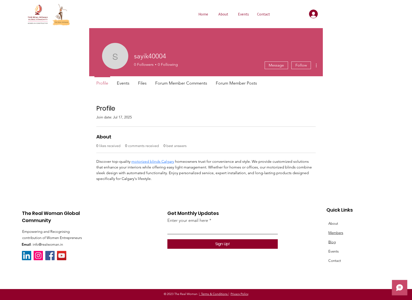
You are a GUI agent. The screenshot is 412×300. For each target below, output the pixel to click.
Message (276, 65)
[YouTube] (61, 255)
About (333, 223)
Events (333, 251)
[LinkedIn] (26, 255)
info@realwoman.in (48, 244)
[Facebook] (50, 255)
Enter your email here (187, 220)
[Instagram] (38, 255)
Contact (334, 260)
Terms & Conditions (214, 294)
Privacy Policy (239, 294)
